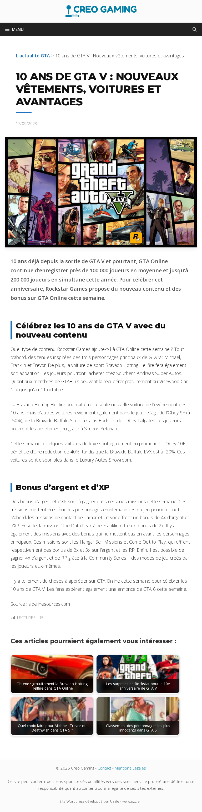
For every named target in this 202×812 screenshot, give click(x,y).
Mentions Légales (130, 768)
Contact (104, 768)
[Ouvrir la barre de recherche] (194, 29)
